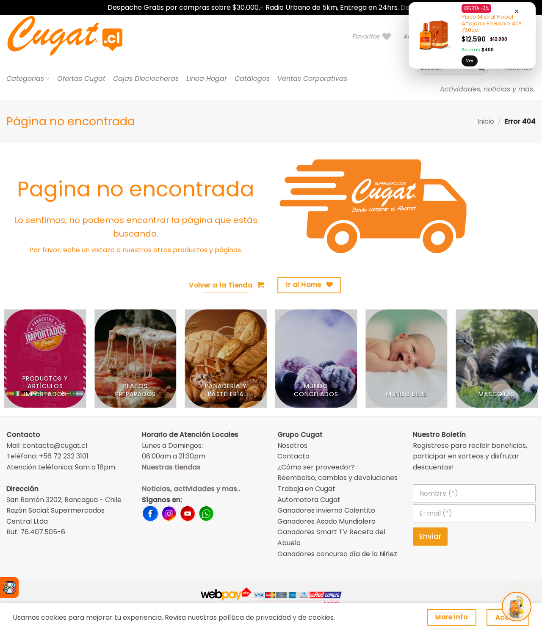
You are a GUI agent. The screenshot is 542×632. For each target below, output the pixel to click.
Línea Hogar (206, 78)
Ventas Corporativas (312, 78)
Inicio (485, 121)
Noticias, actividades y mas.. (191, 489)
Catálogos (252, 78)
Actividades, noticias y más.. (488, 89)
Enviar (430, 536)
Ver (469, 60)
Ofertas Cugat (81, 78)
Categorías (25, 78)
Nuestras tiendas (171, 467)
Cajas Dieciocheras (146, 78)
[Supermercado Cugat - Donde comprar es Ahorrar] (75, 36)
